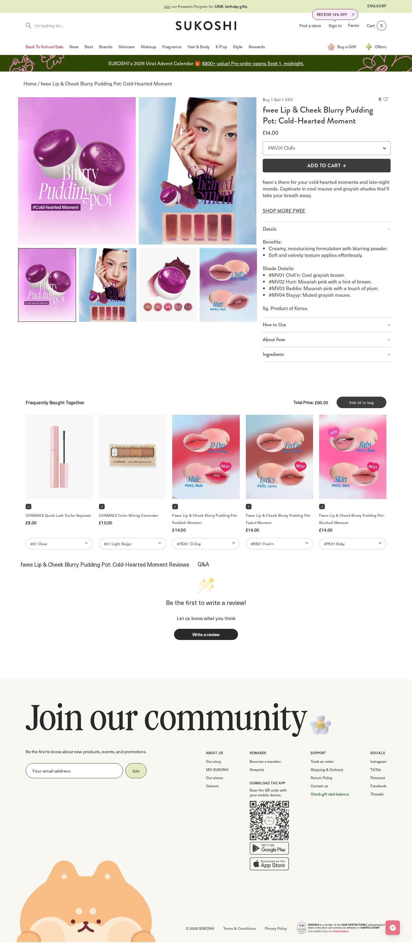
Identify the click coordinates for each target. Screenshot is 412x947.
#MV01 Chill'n (281, 148)
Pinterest (377, 777)
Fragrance (171, 46)
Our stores (214, 777)
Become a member (265, 761)
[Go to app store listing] (269, 865)
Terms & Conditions (239, 928)
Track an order (322, 761)
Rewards (257, 46)
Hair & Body (199, 46)
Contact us (319, 786)
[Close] (353, 14)
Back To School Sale (44, 46)
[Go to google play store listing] (269, 849)
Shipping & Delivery (327, 769)
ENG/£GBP (376, 5)
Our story (213, 761)
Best (88, 46)
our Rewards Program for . (206, 6)
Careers (212, 786)
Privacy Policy (276, 928)
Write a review (206, 634)
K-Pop (221, 46)
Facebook (378, 786)
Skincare (127, 46)
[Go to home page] (206, 25)
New (73, 46)
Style (237, 46)
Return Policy (321, 777)
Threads (377, 794)
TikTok (375, 769)
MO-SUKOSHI (217, 769)
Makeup (148, 46)
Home (30, 83)
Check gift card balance (330, 794)
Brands (105, 46)
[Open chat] (392, 927)
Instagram (378, 761)
